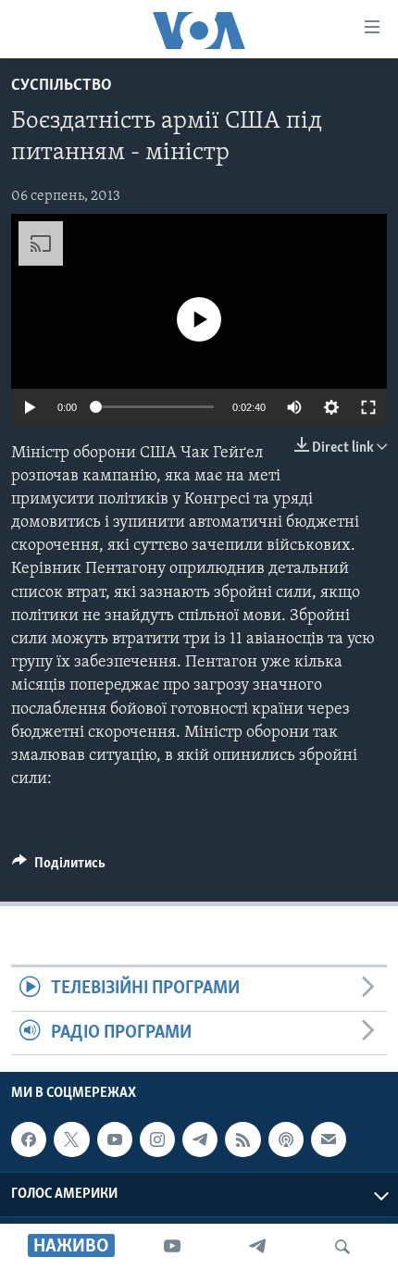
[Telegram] (257, 1247)
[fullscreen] (368, 407)
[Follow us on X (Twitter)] (71, 1139)
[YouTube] (172, 1247)
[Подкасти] (286, 1139)
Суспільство (61, 86)
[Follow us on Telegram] (200, 1139)
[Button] (59, 867)
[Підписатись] (328, 1139)
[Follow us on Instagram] (157, 1139)
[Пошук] (342, 1247)
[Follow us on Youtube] (114, 1139)
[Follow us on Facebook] (28, 1139)
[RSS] (242, 1139)
